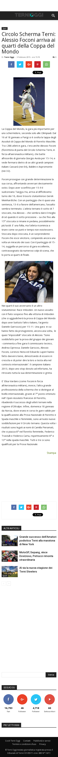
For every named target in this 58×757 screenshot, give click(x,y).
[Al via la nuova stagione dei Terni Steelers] (10, 571)
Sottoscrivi (49, 695)
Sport (5, 28)
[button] (53, 15)
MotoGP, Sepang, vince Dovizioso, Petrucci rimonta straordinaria (36, 556)
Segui (22, 695)
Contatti (26, 740)
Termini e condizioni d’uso (24, 744)
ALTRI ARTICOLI (11, 528)
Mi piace (9, 695)
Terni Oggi (9, 57)
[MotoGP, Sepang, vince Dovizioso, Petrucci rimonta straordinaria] (10, 556)
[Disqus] (29, 631)
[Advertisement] (29, 6)
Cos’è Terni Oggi (12, 740)
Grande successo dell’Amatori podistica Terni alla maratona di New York (37, 540)
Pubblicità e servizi (42, 740)
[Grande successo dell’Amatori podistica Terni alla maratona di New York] (10, 540)
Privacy (42, 744)
